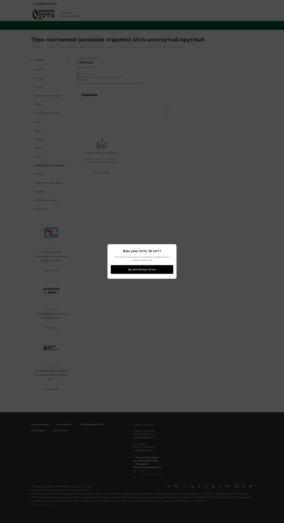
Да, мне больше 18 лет (142, 269)
